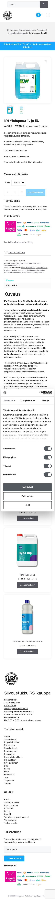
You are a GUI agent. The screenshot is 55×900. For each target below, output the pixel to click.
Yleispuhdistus (38, 273)
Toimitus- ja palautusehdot (16, 817)
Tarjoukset (9, 780)
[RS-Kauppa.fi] (8, 15)
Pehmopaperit (10, 751)
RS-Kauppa (12, 30)
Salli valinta (27, 496)
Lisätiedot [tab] (11, 285)
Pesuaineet (42, 30)
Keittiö (14, 270)
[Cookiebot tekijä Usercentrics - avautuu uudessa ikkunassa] (39, 392)
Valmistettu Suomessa (12, 273)
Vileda (7, 736)
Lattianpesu (31, 270)
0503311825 (10, 706)
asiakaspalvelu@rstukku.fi (16, 708)
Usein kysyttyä (11, 805)
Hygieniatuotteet (12, 742)
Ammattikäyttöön (28, 268)
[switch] (48, 457)
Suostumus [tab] (9, 400)
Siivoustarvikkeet (27, 30)
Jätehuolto (9, 745)
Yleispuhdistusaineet (17, 33)
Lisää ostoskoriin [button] (27, 518)
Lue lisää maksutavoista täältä (18, 242)
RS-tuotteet (10, 760)
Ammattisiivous (41, 268)
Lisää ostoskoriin (36, 192)
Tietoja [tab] (45, 400)
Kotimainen (22, 270)
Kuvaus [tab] (10, 280)
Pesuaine (40, 270)
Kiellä (27, 505)
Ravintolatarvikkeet (13, 757)
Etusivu (7, 799)
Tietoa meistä (10, 823)
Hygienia (7, 270)
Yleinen (7, 783)
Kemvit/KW (15, 263)
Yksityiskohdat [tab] (27, 400)
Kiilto (6, 772)
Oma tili (7, 814)
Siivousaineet (34, 263)
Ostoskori (8, 808)
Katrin (7, 769)
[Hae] (44, 4)
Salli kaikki (27, 487)
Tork (6, 777)
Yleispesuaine (27, 273)
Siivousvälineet (11, 763)
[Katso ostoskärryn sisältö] (38, 15)
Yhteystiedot (10, 820)
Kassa (7, 811)
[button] (46, 61)
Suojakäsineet (10, 748)
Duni (6, 766)
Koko (7, 182)
